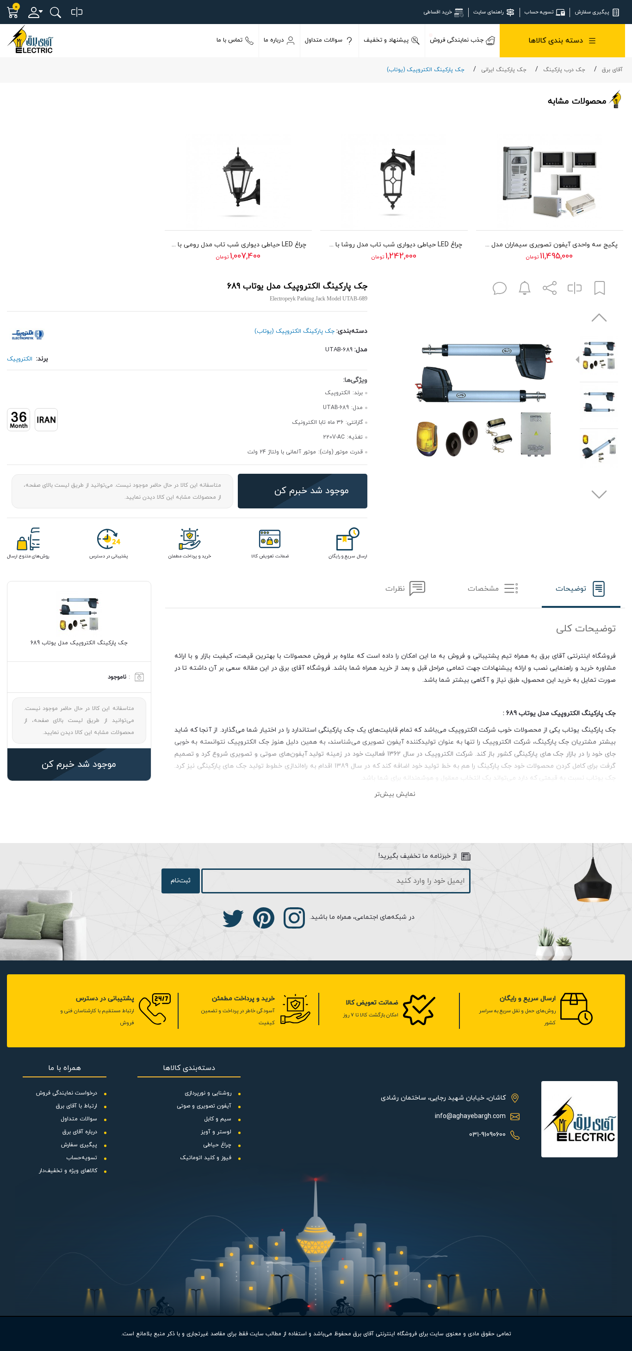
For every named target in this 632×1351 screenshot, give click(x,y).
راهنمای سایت (488, 12)
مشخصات (483, 589)
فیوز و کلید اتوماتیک (205, 1157)
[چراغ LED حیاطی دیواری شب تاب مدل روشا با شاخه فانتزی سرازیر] (394, 177)
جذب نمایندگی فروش (456, 40)
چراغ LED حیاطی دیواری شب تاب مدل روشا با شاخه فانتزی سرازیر (394, 244)
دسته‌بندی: (351, 331)
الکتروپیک (19, 359)
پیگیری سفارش (592, 12)
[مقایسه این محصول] (574, 290)
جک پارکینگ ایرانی (504, 70)
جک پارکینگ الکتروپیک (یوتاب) (426, 70)
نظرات (395, 589)
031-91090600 (487, 1135)
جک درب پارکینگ (564, 70)
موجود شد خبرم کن (311, 490)
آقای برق (612, 70)
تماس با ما (229, 40)
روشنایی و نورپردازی (208, 1093)
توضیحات (571, 589)
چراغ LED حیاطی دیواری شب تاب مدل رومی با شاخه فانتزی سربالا (238, 244)
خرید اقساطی (438, 12)
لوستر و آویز (216, 1132)
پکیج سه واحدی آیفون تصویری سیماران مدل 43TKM (550, 244)
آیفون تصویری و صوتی (204, 1106)
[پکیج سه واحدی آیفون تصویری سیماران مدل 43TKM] (550, 177)
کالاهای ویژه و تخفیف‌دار (68, 1170)
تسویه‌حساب (81, 1157)
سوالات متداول (323, 40)
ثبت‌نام (181, 880)
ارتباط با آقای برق (76, 1106)
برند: (42, 359)
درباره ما (274, 40)
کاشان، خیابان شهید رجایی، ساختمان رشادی (443, 1098)
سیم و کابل (217, 1119)
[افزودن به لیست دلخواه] (599, 290)
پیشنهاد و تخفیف (386, 40)
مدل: (360, 349)
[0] (76, 12)
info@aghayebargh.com (470, 1116)
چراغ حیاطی (217, 1145)
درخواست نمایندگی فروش (66, 1093)
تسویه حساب (539, 12)
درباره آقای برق (79, 1132)
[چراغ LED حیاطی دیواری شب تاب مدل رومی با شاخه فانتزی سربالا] (238, 177)
